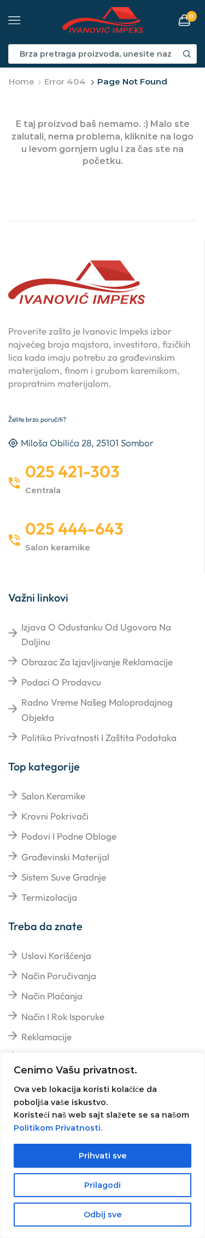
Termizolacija (49, 897)
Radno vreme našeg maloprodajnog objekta (97, 709)
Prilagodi (102, 1185)
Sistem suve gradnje (63, 877)
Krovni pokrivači (55, 816)
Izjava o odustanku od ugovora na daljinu (96, 634)
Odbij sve (103, 1214)
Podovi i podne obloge (68, 836)
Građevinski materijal (65, 857)
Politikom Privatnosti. (58, 1128)
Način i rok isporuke (62, 1016)
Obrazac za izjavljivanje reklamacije (97, 661)
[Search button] (187, 54)
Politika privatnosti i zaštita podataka (99, 737)
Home (21, 81)
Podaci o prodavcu (61, 682)
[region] (102, 1145)
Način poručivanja (58, 975)
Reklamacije (46, 1036)
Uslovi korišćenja (56, 955)
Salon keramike (53, 796)
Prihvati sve (103, 1156)
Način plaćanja (52, 996)
